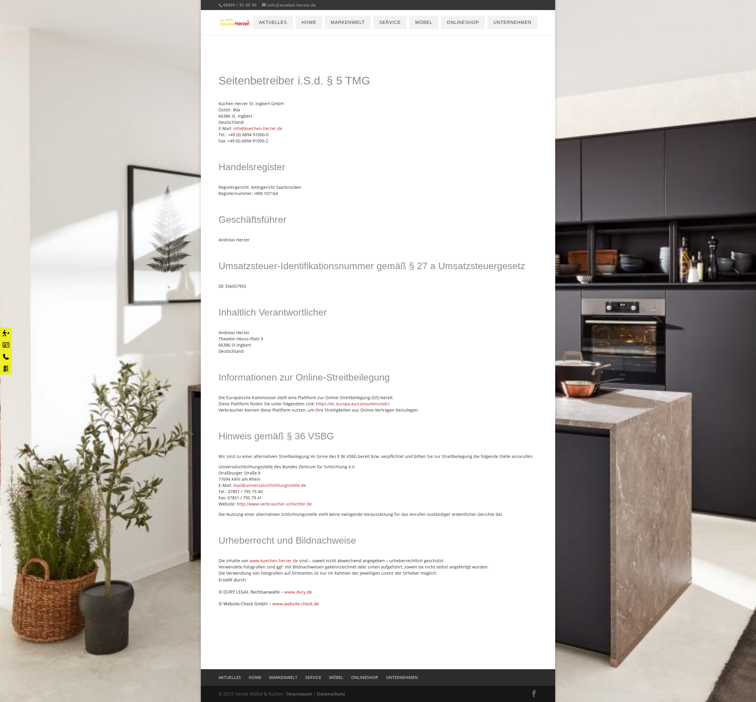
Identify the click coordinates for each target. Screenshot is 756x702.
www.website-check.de (295, 604)
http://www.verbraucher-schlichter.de (274, 504)
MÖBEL (423, 22)
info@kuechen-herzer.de (257, 128)
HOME (309, 22)
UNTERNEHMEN (512, 22)
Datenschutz (331, 694)
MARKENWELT (348, 22)
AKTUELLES (273, 22)
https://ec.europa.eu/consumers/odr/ (353, 404)
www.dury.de (298, 592)
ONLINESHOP (463, 22)
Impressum (299, 694)
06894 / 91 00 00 (240, 5)
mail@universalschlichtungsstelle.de (269, 485)
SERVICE (390, 22)
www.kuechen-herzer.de (274, 560)
